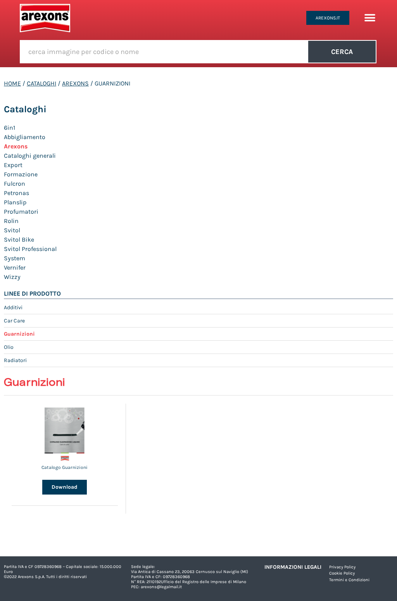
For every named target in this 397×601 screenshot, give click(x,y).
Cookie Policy (342, 573)
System (14, 258)
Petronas (16, 193)
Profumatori (21, 211)
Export (13, 165)
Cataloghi (41, 83)
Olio (9, 347)
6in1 (9, 127)
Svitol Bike (19, 239)
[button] (369, 18)
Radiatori (15, 360)
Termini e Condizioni (349, 579)
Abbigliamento (24, 137)
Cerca (342, 51)
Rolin (11, 221)
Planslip (15, 202)
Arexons (75, 83)
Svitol (12, 230)
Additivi (13, 307)
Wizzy (12, 276)
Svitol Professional (30, 249)
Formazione (21, 174)
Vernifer (15, 267)
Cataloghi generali (30, 155)
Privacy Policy (342, 567)
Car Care (14, 320)
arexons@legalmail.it (161, 586)
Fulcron (14, 183)
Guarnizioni (19, 334)
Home (12, 83)
